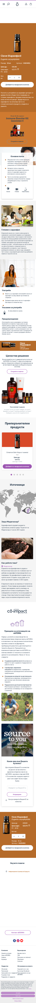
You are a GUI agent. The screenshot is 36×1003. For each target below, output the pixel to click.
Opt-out (18, 996)
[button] (11, 474)
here (30, 988)
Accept (18, 993)
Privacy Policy (18, 1001)
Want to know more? (18, 998)
